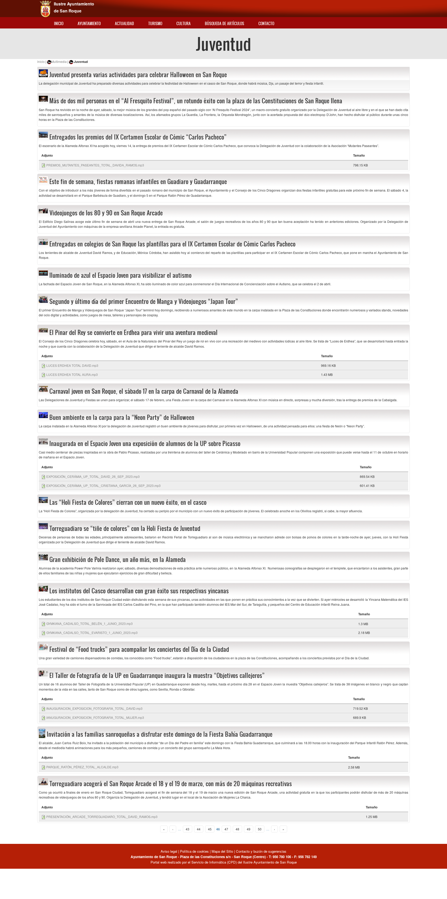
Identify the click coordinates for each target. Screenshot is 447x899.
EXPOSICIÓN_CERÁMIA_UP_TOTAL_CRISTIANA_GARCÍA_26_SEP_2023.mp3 (103, 485)
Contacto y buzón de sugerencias (261, 851)
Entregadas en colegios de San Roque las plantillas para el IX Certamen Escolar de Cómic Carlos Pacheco (172, 244)
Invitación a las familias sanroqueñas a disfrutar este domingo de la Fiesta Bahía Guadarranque (159, 734)
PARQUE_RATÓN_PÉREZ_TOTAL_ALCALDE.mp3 (82, 767)
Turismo (155, 23)
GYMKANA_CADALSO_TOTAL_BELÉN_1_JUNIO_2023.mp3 (89, 623)
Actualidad (124, 23)
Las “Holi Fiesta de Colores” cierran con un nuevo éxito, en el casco (127, 502)
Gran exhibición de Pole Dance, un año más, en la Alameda (117, 559)
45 (210, 829)
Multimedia (59, 61)
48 (237, 829)
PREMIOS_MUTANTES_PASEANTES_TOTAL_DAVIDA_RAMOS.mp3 (95, 165)
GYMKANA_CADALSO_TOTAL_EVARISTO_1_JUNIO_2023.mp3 (92, 632)
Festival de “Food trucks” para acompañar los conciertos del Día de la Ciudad (139, 649)
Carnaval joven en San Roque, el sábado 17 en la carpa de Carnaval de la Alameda (143, 391)
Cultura (183, 23)
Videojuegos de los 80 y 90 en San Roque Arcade (106, 213)
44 (198, 829)
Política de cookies (194, 851)
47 (226, 829)
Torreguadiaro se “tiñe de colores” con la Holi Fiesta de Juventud (124, 528)
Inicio (58, 23)
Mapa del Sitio (222, 851)
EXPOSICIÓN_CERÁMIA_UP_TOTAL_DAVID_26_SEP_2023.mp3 (93, 476)
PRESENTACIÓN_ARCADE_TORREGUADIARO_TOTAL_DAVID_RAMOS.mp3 (102, 816)
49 (248, 829)
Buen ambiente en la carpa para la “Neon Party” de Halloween (121, 417)
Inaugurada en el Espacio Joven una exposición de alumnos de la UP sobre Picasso (144, 443)
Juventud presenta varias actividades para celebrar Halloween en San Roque (138, 74)
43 (187, 829)
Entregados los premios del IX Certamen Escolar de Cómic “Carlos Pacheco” (138, 137)
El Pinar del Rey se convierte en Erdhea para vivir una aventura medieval (133, 332)
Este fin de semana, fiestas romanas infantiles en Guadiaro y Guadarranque (138, 181)
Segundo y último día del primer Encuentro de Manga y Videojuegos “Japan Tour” (143, 301)
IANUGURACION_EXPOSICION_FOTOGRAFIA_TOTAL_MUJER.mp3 (95, 717)
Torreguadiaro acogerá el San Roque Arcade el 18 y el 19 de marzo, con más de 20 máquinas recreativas (170, 783)
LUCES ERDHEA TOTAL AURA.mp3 (72, 374)
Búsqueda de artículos (224, 23)
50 (260, 829)
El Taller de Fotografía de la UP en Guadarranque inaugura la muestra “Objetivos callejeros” (157, 675)
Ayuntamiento (89, 23)
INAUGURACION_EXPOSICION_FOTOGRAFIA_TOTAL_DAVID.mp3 (94, 708)
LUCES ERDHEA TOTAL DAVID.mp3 (72, 365)
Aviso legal (169, 851)
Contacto (266, 23)
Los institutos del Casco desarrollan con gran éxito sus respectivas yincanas (139, 591)
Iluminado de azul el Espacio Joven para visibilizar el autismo (120, 275)
